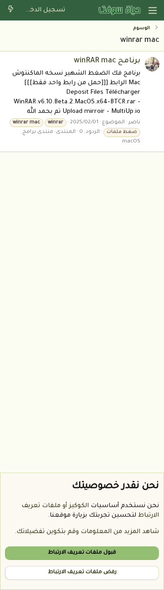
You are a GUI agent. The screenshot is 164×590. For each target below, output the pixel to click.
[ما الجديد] (11, 10)
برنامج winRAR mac (107, 61)
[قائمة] (152, 10)
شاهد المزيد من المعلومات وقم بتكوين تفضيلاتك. (87, 532)
